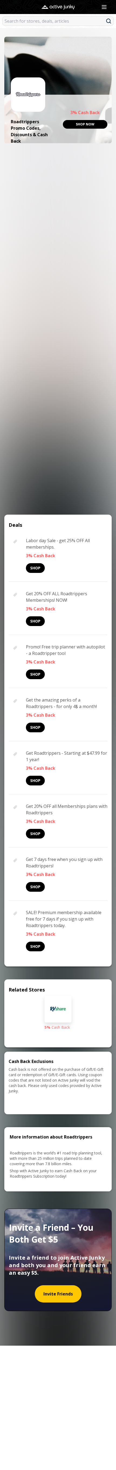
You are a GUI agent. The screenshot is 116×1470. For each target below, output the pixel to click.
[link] (85, 124)
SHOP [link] (35, 567)
